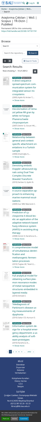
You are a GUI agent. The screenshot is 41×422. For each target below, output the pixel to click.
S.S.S (21, 384)
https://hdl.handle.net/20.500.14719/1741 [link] (19, 31)
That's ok (6, 419)
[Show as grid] (9, 61)
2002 (29, 352)
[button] (11, 3)
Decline (14, 419)
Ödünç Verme (21, 381)
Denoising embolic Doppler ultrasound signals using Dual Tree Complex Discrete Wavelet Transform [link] (24, 172)
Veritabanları (20, 373)
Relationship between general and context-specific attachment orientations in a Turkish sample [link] (24, 144)
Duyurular (20, 367)
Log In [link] (32, 3)
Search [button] (33, 53)
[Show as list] (5, 61)
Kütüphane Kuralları (20, 378)
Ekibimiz (20, 370)
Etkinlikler (20, 364)
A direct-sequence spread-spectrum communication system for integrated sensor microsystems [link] (24, 87)
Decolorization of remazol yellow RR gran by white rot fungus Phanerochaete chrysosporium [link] (24, 115)
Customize (23, 419)
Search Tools (31, 61)
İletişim (20, 386)
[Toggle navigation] (38, 3)
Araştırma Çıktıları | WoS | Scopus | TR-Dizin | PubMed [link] (20, 9)
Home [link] (4, 9)
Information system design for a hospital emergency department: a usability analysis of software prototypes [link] (25, 333)
